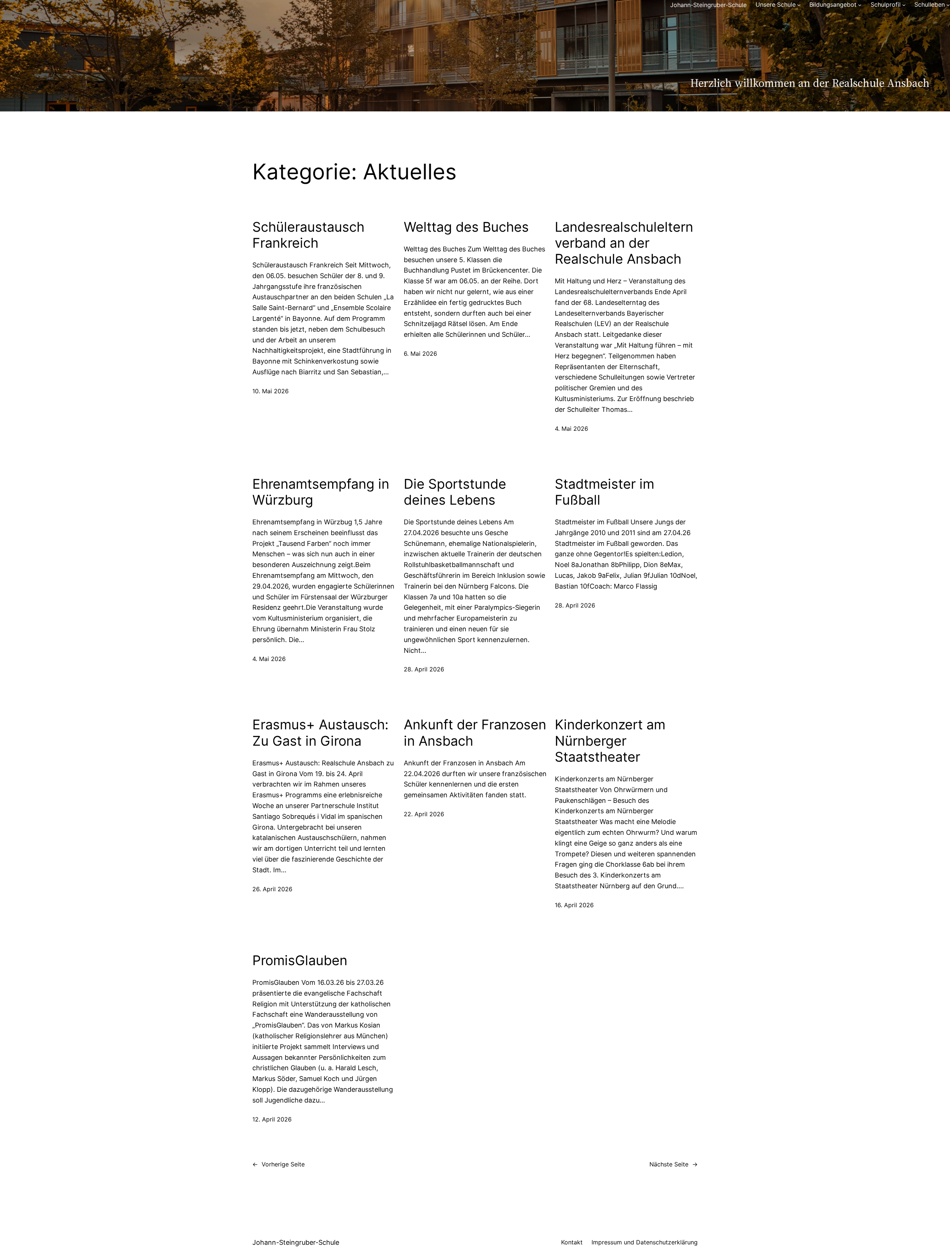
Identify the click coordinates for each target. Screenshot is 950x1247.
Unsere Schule (776, 4)
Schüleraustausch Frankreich (308, 235)
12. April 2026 (272, 1119)
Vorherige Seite (278, 1164)
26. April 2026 (272, 889)
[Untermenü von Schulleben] (948, 5)
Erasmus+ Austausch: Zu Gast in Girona (320, 733)
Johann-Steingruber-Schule (708, 5)
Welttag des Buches (466, 227)
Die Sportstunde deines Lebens (455, 492)
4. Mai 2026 (571, 428)
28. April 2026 (424, 669)
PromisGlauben (299, 960)
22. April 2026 (424, 814)
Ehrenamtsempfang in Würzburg (320, 492)
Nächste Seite (673, 1164)
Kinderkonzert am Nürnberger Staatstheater (610, 741)
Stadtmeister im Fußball (604, 492)
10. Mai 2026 (270, 391)
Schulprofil (886, 4)
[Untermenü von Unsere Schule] (799, 5)
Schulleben (929, 4)
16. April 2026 (574, 905)
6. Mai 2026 (420, 353)
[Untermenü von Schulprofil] (904, 5)
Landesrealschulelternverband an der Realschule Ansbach (624, 243)
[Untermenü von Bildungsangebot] (860, 5)
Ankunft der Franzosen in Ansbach (475, 733)
